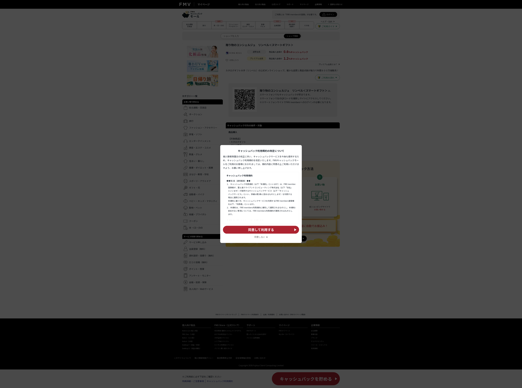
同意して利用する (261, 229)
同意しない (259, 237)
